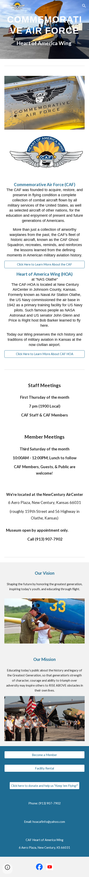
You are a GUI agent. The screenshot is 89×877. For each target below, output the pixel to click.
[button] (5, 5)
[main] (44, 29)
